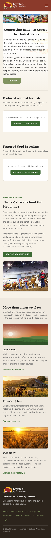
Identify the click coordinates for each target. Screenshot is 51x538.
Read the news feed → (13, 369)
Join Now (12, 80)
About (28, 515)
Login (5, 519)
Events (19, 515)
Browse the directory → (14, 473)
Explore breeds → (11, 421)
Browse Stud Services (25, 172)
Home (5, 511)
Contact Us (38, 515)
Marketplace (17, 511)
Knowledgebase (33, 511)
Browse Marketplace (25, 124)
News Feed (8, 515)
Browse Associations (17, 254)
